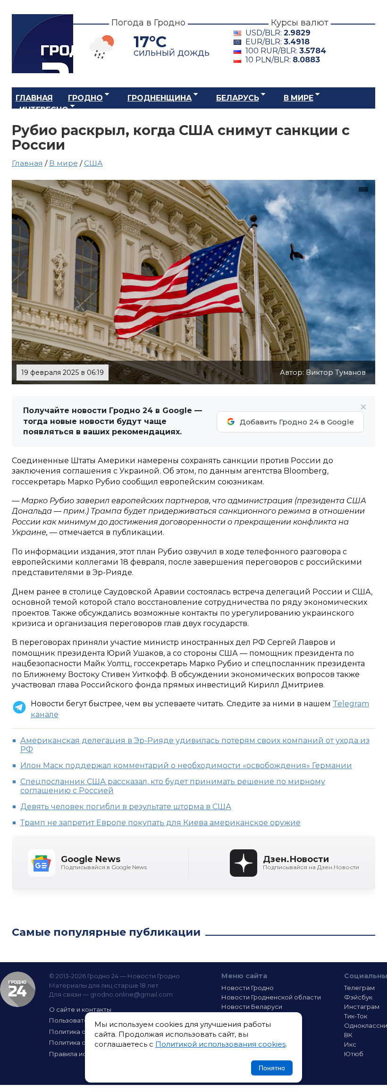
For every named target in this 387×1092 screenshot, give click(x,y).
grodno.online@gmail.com (131, 994)
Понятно (272, 1068)
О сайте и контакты (80, 1009)
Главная (34, 97)
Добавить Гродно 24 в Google (297, 421)
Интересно (43, 109)
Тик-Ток (355, 1016)
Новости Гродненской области (271, 997)
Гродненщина (159, 97)
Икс (350, 1044)
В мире (298, 97)
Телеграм (359, 987)
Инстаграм (361, 1006)
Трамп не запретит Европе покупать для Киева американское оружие (160, 822)
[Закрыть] (363, 407)
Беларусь (237, 97)
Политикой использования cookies (220, 1044)
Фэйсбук (358, 997)
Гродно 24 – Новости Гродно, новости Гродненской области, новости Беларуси (42, 43)
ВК (348, 1035)
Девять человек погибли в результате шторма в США (125, 806)
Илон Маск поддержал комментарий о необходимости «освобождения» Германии (186, 765)
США (93, 163)
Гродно (85, 97)
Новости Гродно (247, 987)
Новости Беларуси (251, 1006)
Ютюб (353, 1054)
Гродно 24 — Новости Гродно (17, 989)
